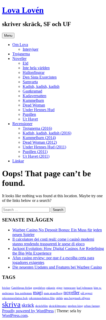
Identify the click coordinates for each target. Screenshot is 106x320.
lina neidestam (23, 293)
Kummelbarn (33, 100)
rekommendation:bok (15, 298)
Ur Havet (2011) (36, 156)
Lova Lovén (23, 10)
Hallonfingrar (34, 72)
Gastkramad (32, 91)
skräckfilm (41, 305)
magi (38, 292)
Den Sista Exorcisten (40, 77)
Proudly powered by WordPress (28, 311)
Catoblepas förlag (21, 287)
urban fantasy (92, 305)
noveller (72, 292)
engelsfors (39, 287)
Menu (8, 35)
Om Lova (20, 44)
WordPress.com (15, 315)
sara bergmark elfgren (77, 298)
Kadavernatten (34, 96)
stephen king (75, 305)
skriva (11, 304)
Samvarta (30, 82)
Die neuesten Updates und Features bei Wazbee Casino (57, 267)
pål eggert (86, 293)
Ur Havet (30, 119)
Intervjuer (30, 49)
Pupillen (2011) (35, 151)
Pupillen (29, 114)
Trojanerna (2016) (37, 128)
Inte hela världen (36, 68)
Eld (25, 63)
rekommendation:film (42, 298)
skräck (28, 305)
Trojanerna (21, 54)
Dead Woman (34, 105)
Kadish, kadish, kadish (41, 86)
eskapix (50, 287)
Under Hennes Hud (39, 110)
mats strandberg (53, 293)
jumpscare (70, 287)
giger (59, 287)
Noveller (19, 58)
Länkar (18, 161)
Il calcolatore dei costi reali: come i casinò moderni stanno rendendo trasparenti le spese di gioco (53, 241)
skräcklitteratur (58, 305)
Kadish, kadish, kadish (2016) (47, 133)
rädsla (59, 298)
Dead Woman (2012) (40, 142)
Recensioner (22, 123)
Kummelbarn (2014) (39, 137)
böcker (6, 287)
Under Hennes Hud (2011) (44, 147)
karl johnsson (85, 287)
